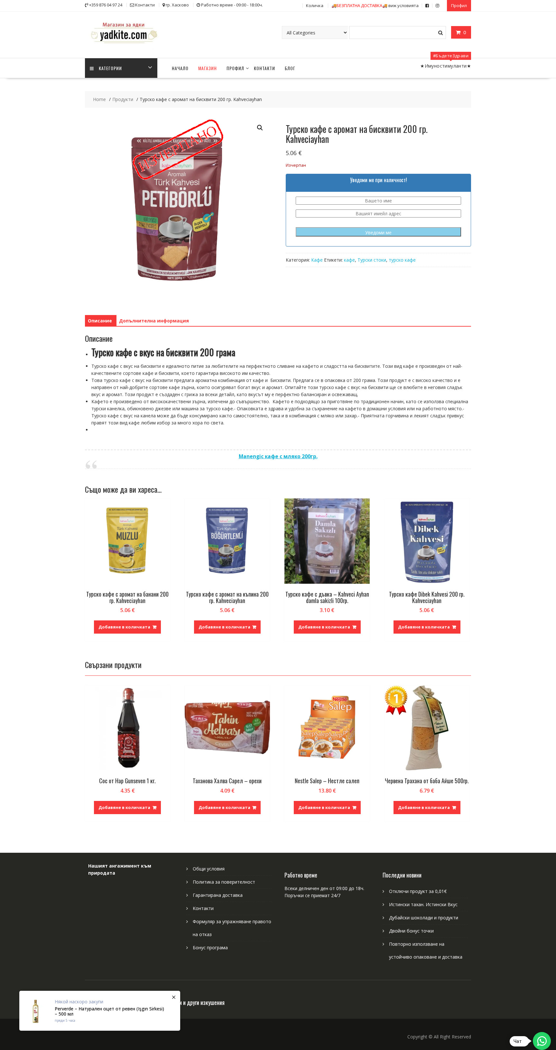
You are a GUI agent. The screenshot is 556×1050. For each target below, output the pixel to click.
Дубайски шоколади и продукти (423, 918)
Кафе (317, 260)
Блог (290, 68)
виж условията (375, 5)
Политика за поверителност (224, 882)
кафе (349, 260)
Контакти (264, 68)
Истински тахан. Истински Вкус (423, 904)
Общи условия (209, 869)
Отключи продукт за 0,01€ (418, 891)
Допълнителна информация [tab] (154, 321)
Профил (459, 5)
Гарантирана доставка (218, 895)
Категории (110, 68)
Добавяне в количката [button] (124, 627)
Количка (314, 5)
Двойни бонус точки (411, 931)
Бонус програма (210, 947)
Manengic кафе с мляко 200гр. (278, 456)
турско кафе (402, 260)
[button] (260, 128)
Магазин (207, 68)
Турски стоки (371, 260)
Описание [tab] (100, 321)
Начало (180, 68)
